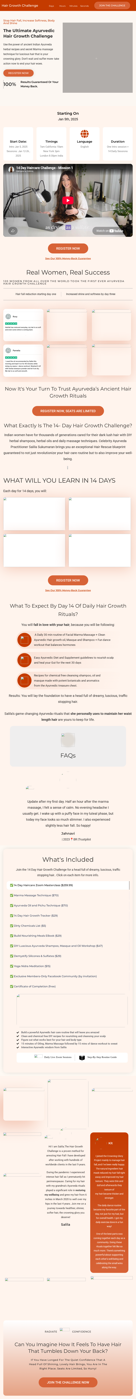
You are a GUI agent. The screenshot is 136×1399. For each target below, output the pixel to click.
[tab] (68, 885)
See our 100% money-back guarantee (68, 258)
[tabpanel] (68, 1028)
